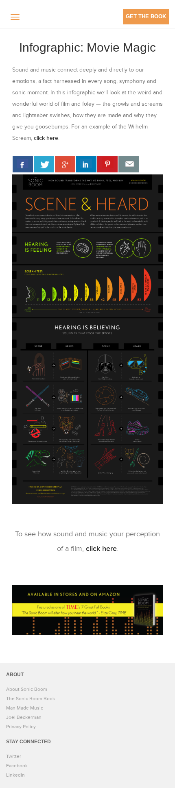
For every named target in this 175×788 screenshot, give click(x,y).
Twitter (13, 756)
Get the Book (146, 16)
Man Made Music (24, 708)
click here (46, 138)
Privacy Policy (21, 727)
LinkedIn (15, 775)
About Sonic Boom (26, 689)
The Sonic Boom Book (30, 699)
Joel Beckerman (24, 717)
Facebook (17, 766)
